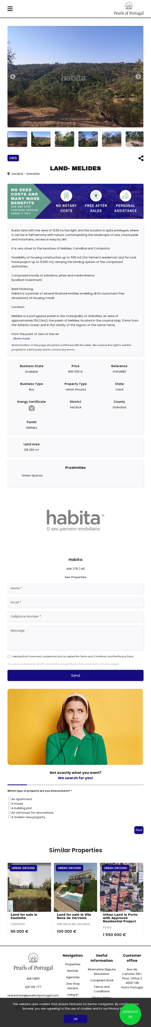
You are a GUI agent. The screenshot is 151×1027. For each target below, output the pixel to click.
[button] (17, 139)
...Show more (21, 338)
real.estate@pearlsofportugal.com (33, 995)
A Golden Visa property (28, 817)
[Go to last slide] (13, 76)
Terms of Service (101, 664)
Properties (72, 964)
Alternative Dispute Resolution (102, 971)
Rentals (72, 971)
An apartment (21, 799)
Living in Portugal (73, 997)
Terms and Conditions (93, 656)
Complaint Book (101, 980)
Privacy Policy (126, 656)
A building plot (21, 808)
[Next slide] (138, 76)
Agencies (73, 977)
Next (139, 830)
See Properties (75, 577)
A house (17, 803)
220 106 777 (33, 987)
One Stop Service (73, 986)
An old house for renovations (32, 813)
